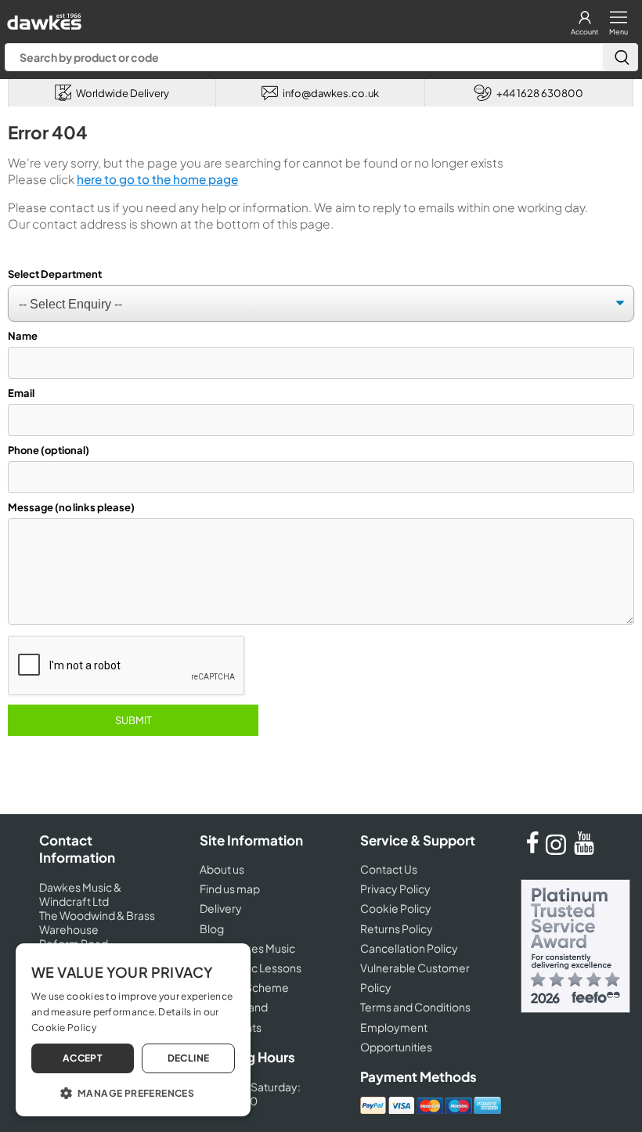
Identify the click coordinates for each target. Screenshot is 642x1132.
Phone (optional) (48, 450)
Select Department (55, 274)
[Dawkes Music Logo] (42, 17)
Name (23, 336)
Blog (212, 928)
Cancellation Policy (409, 948)
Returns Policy (396, 928)
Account (584, 31)
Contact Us (388, 869)
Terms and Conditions (415, 1007)
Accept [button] (83, 1058)
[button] (133, 1092)
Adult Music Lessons (250, 968)
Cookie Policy (395, 908)
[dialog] (133, 1029)
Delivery (221, 908)
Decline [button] (189, 1058)
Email (21, 393)
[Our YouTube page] (584, 850)
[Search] (620, 57)
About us (222, 869)
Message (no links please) (71, 507)
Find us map (230, 888)
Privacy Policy (395, 888)
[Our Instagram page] (558, 850)
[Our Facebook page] (532, 850)
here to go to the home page (157, 178)
